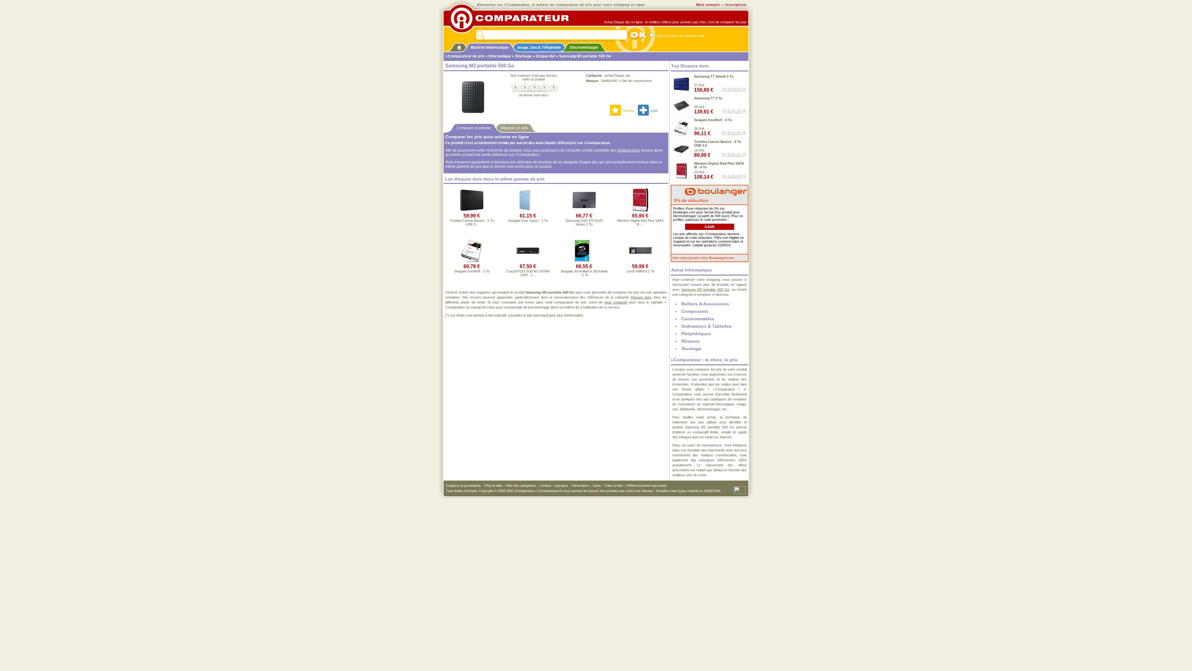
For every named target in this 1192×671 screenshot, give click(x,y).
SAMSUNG (609, 81)
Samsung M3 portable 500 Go (705, 289)
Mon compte (708, 5)
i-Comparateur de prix (465, 56)
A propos (561, 485)
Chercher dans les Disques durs (680, 36)
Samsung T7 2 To (708, 98)
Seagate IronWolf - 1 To (472, 271)
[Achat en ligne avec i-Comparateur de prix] (513, 18)
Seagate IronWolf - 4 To (713, 120)
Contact (545, 485)
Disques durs (628, 150)
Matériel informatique (489, 47)
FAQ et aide (493, 485)
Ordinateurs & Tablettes (706, 326)
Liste (653, 110)
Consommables (697, 318)
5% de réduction (690, 200)
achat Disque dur (617, 75)
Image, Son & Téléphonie (539, 47)
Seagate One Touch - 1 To (528, 220)
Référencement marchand (646, 485)
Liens (597, 485)
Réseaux (690, 341)
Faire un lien (614, 485)
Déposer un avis (514, 128)
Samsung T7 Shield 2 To (714, 76)
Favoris (628, 110)
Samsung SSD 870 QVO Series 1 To (584, 222)
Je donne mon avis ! (534, 95)
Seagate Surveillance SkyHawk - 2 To (584, 273)
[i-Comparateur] (459, 46)
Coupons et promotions (463, 485)
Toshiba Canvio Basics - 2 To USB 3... (472, 222)
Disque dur (545, 56)
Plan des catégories (521, 485)
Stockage (523, 56)
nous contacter (615, 302)
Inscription (736, 5)
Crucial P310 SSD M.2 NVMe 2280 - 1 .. (528, 273)
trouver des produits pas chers (611, 491)
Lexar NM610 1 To (640, 271)
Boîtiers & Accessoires (705, 303)
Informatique (500, 56)
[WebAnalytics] (740, 490)
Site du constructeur (637, 81)
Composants (694, 311)
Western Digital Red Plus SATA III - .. (640, 222)
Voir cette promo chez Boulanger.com (703, 258)
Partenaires (580, 485)
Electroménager (584, 47)
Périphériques (696, 333)
